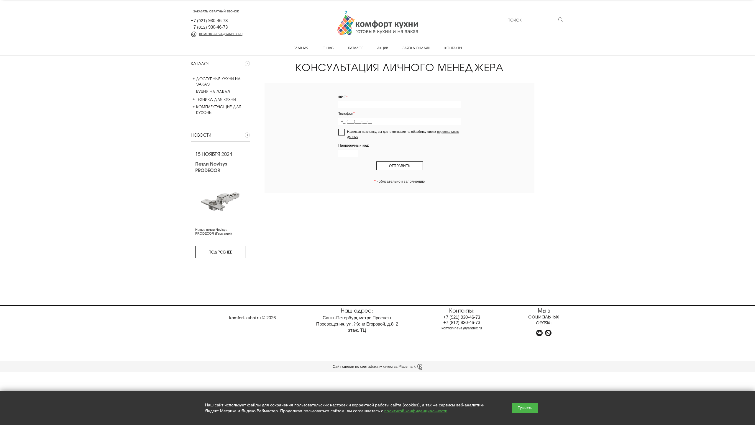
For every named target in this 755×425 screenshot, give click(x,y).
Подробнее (220, 252)
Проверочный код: (353, 145)
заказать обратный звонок (216, 11)
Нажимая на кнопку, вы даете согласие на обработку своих (403, 134)
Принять (525, 408)
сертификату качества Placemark (388, 366)
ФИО (343, 97)
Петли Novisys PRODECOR (211, 167)
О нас (328, 47)
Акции (382, 47)
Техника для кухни (216, 99)
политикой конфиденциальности (415, 410)
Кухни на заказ (213, 91)
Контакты (453, 47)
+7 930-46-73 (209, 20)
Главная (301, 47)
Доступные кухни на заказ (218, 81)
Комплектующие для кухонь (218, 109)
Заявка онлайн (416, 47)
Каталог (355, 47)
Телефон (346, 114)
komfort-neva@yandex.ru (220, 34)
